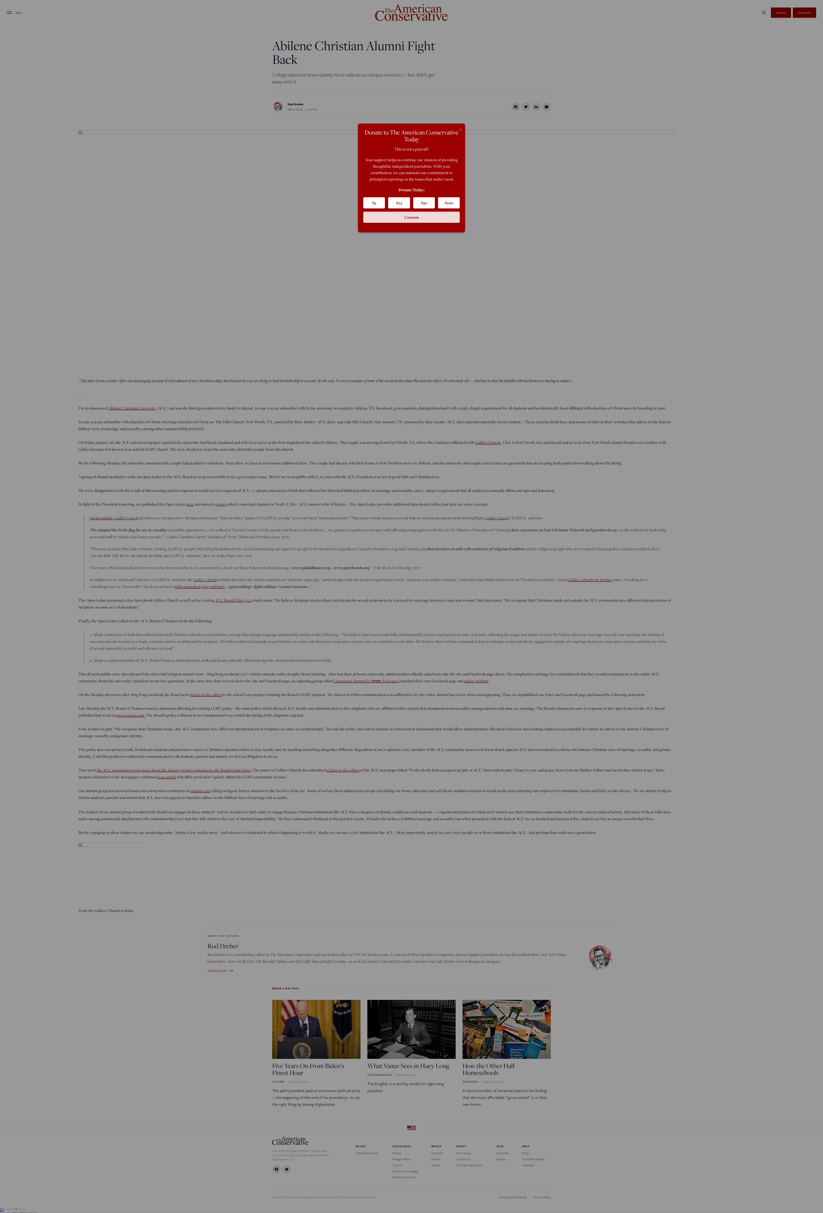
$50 (424, 203)
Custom (411, 217)
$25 (399, 203)
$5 (374, 203)
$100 (449, 203)
